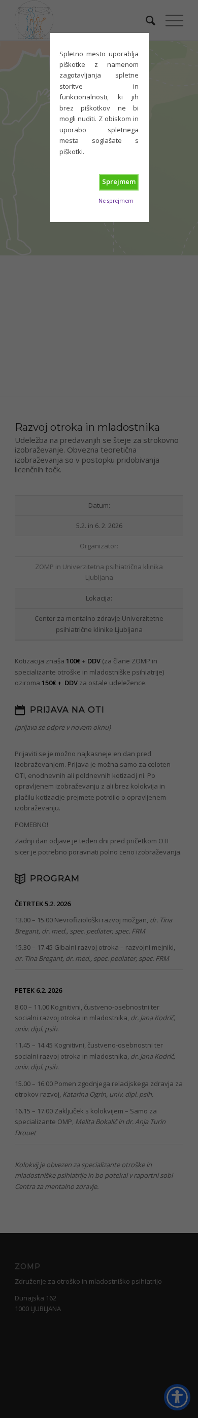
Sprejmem (119, 181)
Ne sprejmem (116, 200)
